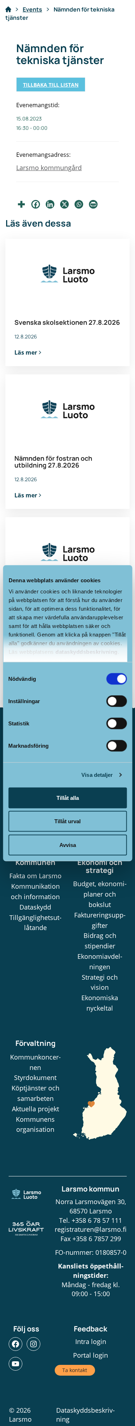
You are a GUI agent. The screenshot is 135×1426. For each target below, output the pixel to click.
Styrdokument (35, 1077)
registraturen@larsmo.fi (91, 1229)
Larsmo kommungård (49, 167)
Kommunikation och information (35, 891)
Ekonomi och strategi (99, 866)
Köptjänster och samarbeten (35, 1093)
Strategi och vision (100, 982)
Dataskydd (35, 907)
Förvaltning (35, 1043)
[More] (21, 204)
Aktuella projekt (35, 1108)
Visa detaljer (97, 775)
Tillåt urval (67, 821)
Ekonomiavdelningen (99, 961)
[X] (64, 204)
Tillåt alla (68, 797)
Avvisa (67, 845)
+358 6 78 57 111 (97, 1220)
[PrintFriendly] (93, 204)
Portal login (90, 1355)
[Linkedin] (50, 204)
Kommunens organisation (35, 1124)
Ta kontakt (74, 1370)
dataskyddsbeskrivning (86, 652)
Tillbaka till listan (50, 84)
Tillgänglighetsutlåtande (35, 922)
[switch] (116, 701)
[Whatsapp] (79, 204)
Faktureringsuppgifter (100, 920)
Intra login (90, 1341)
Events (32, 9)
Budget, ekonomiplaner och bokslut (100, 894)
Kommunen (35, 862)
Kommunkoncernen (35, 1062)
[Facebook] (35, 204)
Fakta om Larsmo (35, 875)
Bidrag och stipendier (100, 940)
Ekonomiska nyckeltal (99, 1002)
